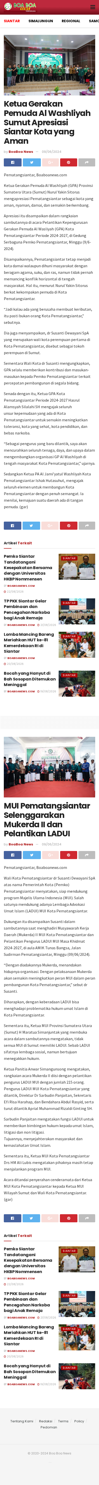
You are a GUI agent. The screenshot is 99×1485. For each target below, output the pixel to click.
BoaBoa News (21, 151)
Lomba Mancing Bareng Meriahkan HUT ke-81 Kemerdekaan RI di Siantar (29, 642)
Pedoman (49, 1427)
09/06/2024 (51, 151)
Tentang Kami (21, 1421)
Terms (63, 1421)
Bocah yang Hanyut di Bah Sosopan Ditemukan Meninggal (30, 679)
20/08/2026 (15, 664)
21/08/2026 (48, 625)
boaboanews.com (21, 586)
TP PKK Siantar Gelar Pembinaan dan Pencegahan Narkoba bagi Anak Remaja (27, 609)
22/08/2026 (15, 592)
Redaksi (45, 1421)
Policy (79, 1421)
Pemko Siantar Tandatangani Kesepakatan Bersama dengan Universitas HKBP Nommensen (28, 567)
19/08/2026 (48, 691)
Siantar (69, 558)
